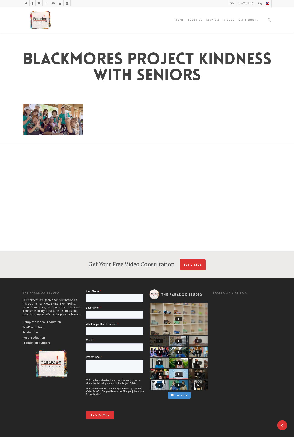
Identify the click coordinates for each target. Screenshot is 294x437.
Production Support (36, 343)
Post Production (34, 337)
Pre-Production (33, 327)
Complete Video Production (42, 322)
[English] (267, 3)
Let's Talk (192, 265)
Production (30, 332)
